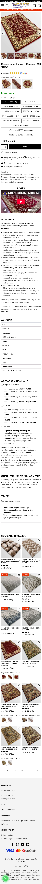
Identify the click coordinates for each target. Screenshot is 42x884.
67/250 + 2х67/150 (16, 130)
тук (28, 487)
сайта (27, 874)
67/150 (6, 102)
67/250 (26, 102)
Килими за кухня (17, 177)
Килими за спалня (31, 177)
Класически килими (26, 175)
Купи (25, 147)
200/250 (26, 116)
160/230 (26, 111)
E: (2, 799)
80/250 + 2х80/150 (16, 135)
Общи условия (7, 835)
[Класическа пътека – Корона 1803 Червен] (16, 84)
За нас (3, 810)
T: (1, 795)
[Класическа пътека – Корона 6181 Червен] (10, 677)
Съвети (4, 824)
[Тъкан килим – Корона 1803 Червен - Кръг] (27, 84)
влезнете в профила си (22, 515)
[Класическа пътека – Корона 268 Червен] (10, 720)
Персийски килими (21, 180)
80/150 (6, 106)
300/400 (16, 125)
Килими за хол (7, 180)
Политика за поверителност (14, 839)
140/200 (6, 111)
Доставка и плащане (10, 821)
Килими (14, 175)
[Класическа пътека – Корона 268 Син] (30, 720)
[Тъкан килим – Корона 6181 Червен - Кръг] (16, 677)
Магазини (11, 810)
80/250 (26, 106)
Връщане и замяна (27, 821)
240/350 (26, 121)
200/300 (6, 121)
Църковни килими (15, 182)
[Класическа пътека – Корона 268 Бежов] (10, 762)
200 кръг (6, 116)
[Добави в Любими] (18, 540)
